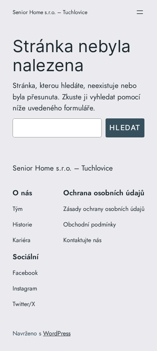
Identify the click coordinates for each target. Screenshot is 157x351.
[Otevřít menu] (139, 12)
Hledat (125, 127)
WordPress (56, 333)
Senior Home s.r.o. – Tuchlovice (50, 12)
